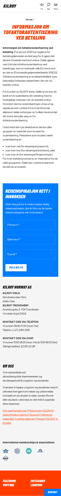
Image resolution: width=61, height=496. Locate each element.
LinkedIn (36, 485)
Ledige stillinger (25, 418)
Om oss (7, 410)
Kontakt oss (20, 410)
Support (34, 414)
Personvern (35, 410)
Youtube (8, 485)
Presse (40, 418)
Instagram (37, 481)
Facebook (9, 481)
